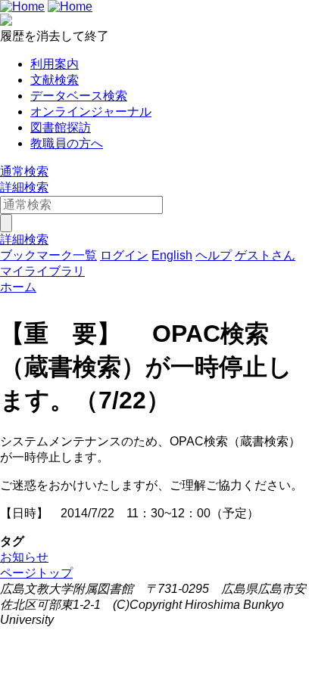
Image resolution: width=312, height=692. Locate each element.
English (171, 255)
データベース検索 (78, 95)
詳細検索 (24, 187)
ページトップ (36, 572)
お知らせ (24, 557)
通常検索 (24, 171)
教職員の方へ (66, 143)
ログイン (124, 255)
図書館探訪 (60, 127)
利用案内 (54, 63)
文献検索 (54, 79)
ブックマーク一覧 (48, 255)
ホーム (18, 287)
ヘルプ (213, 255)
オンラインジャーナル (90, 111)
